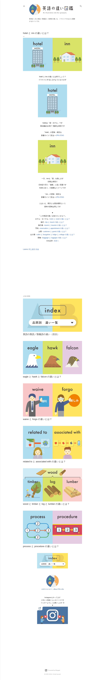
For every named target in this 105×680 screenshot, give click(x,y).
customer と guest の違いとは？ (55, 231)
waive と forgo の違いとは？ (37, 419)
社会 (37, 249)
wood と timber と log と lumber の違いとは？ (46, 504)
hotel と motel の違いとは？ (60, 219)
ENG (62, 135)
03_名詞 (32, 249)
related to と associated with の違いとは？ (44, 461)
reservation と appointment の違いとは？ (55, 228)
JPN (57, 135)
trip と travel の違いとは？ (54, 222)
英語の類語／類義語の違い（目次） (41, 334)
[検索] (81, 6)
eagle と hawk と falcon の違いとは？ (42, 376)
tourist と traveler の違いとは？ (55, 225)
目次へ (56, 241)
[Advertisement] (52, 276)
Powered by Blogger (54, 670)
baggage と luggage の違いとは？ (54, 238)
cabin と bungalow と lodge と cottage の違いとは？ (56, 234)
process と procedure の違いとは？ (41, 546)
